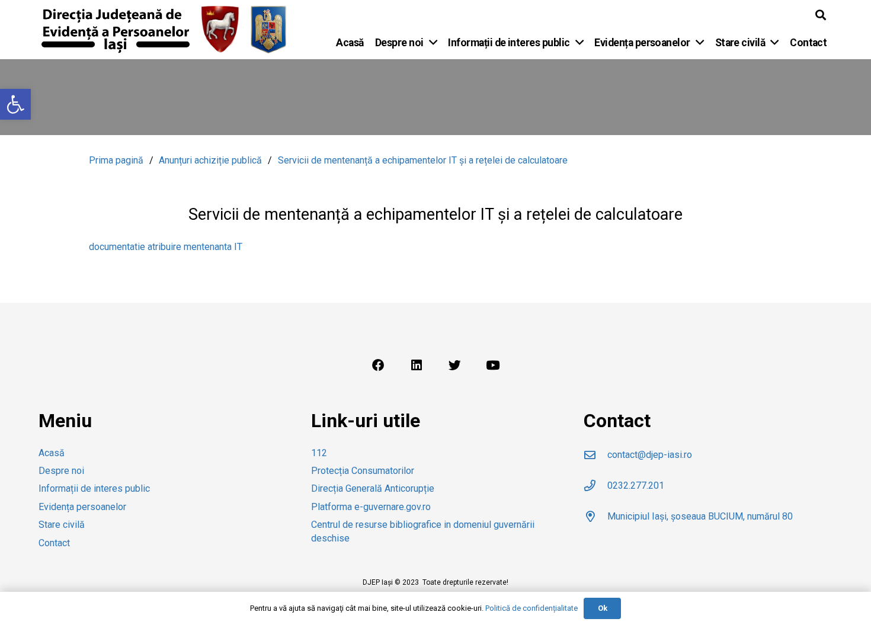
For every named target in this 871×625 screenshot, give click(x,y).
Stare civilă (62, 524)
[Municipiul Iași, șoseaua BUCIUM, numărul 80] (595, 516)
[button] (15, 104)
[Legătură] (115, 29)
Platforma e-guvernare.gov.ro (371, 506)
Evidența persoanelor (82, 506)
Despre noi (61, 470)
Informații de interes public (94, 488)
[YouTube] (493, 365)
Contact (54, 543)
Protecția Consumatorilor (362, 470)
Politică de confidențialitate (531, 608)
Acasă (52, 453)
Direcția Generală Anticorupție (372, 488)
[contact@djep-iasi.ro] (595, 454)
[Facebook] (378, 365)
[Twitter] (454, 365)
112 (319, 453)
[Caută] (820, 15)
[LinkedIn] (416, 365)
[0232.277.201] (595, 485)
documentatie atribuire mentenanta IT (165, 246)
